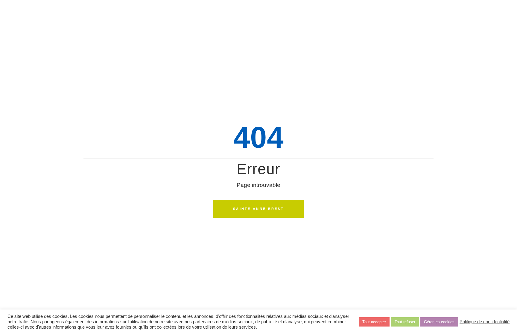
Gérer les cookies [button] (439, 322)
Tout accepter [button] (374, 322)
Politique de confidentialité (485, 321)
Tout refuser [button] (405, 322)
